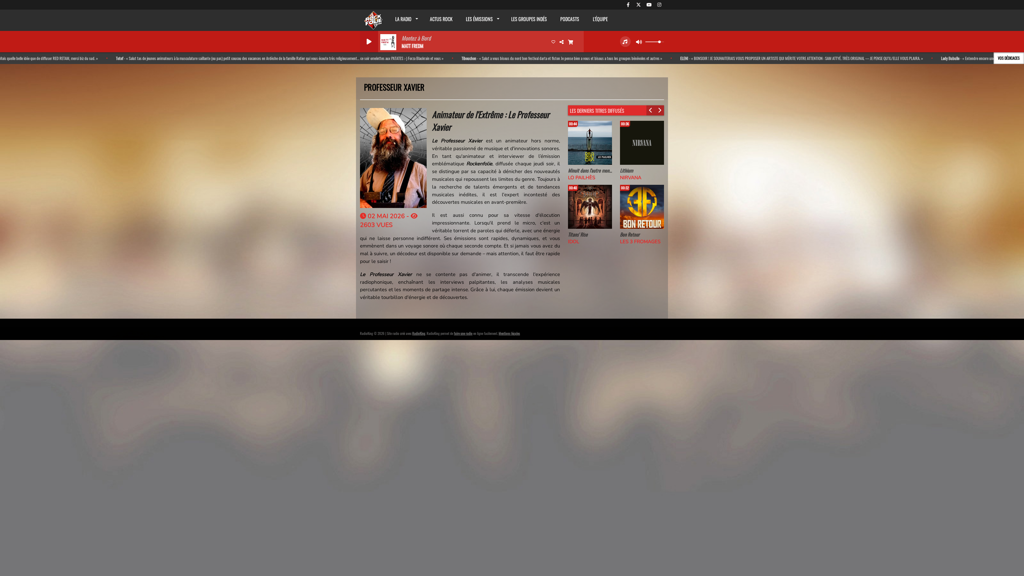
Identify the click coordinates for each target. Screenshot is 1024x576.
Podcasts (569, 18)
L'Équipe (600, 18)
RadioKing (418, 333)
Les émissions (479, 18)
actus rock (441, 18)
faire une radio (463, 333)
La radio (403, 18)
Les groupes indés (529, 18)
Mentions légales (509, 333)
